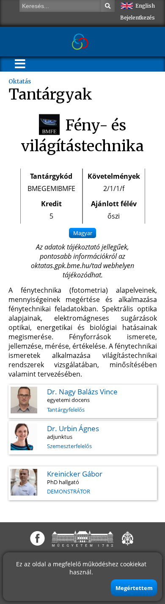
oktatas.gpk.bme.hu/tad (66, 265)
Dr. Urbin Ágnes (73, 428)
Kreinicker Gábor (74, 474)
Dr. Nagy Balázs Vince (82, 391)
